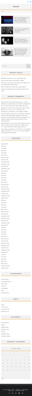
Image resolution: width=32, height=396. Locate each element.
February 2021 (5, 268)
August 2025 (4, 171)
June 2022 (3, 256)
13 (16, 363)
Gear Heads (4, 283)
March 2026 (4, 155)
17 (3, 366)
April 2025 (3, 180)
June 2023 (3, 229)
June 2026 (3, 148)
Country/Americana (6, 281)
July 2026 (3, 146)
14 (20, 363)
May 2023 (3, 232)
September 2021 (5, 266)
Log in (2, 304)
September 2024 (5, 195)
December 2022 (5, 243)
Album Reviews (25, 389)
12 (11, 363)
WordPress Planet (5, 336)
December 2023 (5, 216)
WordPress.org (5, 311)
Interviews (18, 389)
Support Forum (5, 329)
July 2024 (3, 200)
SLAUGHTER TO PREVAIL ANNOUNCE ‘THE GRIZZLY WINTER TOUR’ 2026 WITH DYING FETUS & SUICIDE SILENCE (15, 119)
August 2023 (4, 225)
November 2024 (5, 191)
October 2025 (4, 166)
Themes (3, 331)
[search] (28, 66)
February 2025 (5, 184)
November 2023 (5, 218)
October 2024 (4, 193)
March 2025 (4, 182)
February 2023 (5, 238)
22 (24, 366)
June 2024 (3, 202)
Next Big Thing (5, 293)
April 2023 (3, 234)
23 (28, 366)
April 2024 (3, 207)
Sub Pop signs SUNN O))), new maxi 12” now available (22, 30)
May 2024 (3, 205)
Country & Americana (19, 390)
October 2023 (4, 220)
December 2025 (5, 162)
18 (7, 366)
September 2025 (5, 168)
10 (3, 363)
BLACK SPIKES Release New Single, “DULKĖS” (12, 80)
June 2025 (3, 175)
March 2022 (4, 263)
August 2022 (4, 252)
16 (28, 363)
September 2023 (5, 223)
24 (3, 370)
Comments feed (5, 309)
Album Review (5, 279)
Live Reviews (4, 288)
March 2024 (4, 209)
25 (7, 370)
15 (24, 363)
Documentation (5, 322)
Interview (3, 286)
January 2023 (4, 241)
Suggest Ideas (4, 327)
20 (16, 366)
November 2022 (5, 245)
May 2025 (3, 177)
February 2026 (5, 157)
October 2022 (4, 247)
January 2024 (4, 214)
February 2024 (5, 211)
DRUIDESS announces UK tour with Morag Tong (13, 78)
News (2, 290)
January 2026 (4, 159)
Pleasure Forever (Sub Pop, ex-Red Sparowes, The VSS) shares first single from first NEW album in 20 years (21, 51)
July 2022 (3, 254)
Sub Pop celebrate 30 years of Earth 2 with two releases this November (21, 41)
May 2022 (3, 259)
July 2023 (3, 227)
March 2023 (4, 236)
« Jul (2, 378)
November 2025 (5, 164)
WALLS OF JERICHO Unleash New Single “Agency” (13, 87)
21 (20, 366)
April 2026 (3, 153)
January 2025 (4, 186)
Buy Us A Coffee (7, 389)
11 (7, 363)
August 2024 (4, 198)
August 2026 (4, 144)
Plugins (3, 325)
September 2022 (5, 250)
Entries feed (4, 307)
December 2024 (5, 189)
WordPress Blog (5, 334)
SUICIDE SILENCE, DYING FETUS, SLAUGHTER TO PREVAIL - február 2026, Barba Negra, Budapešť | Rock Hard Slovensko (16, 115)
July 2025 (3, 173)
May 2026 (3, 150)
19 (11, 366)
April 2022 (3, 261)
